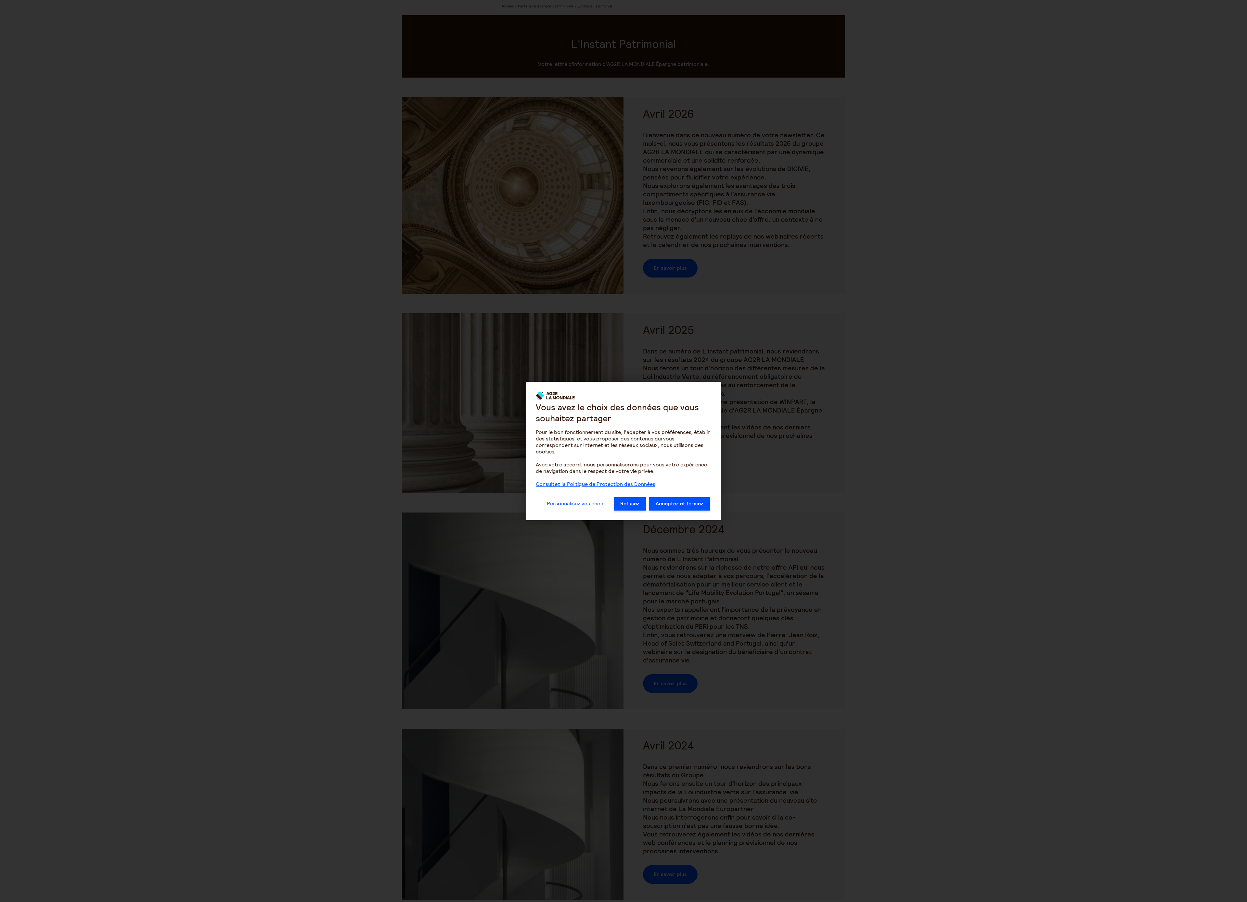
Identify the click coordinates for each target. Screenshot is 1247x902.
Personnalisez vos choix (575, 503)
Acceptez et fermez (679, 503)
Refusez (629, 503)
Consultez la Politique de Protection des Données (595, 484)
